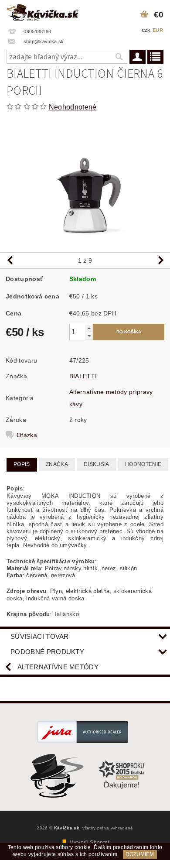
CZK (146, 30)
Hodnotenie (143, 464)
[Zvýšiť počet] (89, 328)
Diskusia (96, 464)
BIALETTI (83, 376)
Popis (22, 464)
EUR (158, 30)
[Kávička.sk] (42, 11)
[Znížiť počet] (89, 336)
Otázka (27, 435)
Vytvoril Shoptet (89, 842)
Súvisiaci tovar (39, 636)
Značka (57, 464)
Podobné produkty (47, 651)
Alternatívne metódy (58, 667)
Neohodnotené (73, 107)
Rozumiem (140, 854)
